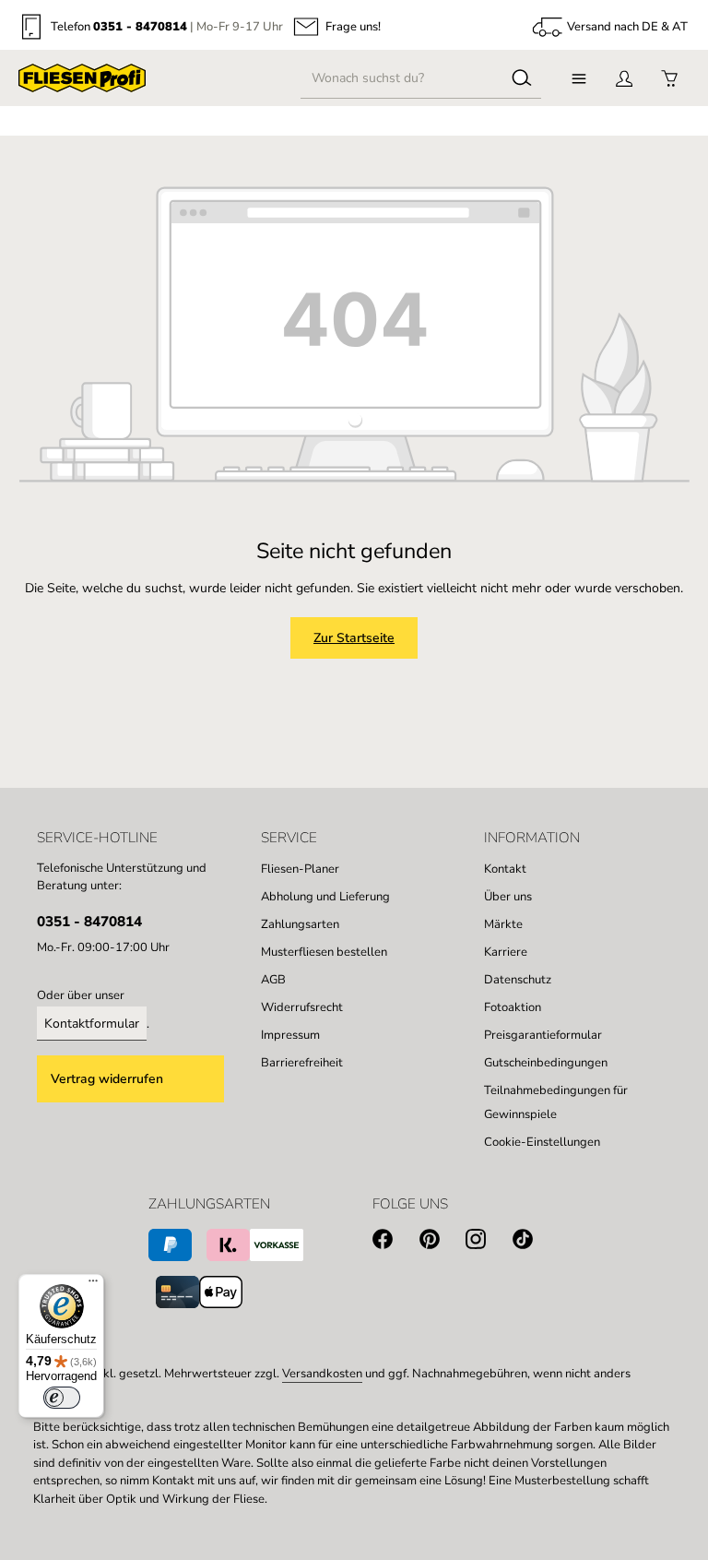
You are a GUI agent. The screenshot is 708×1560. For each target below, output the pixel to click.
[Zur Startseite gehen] (82, 78)
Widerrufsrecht (302, 1007)
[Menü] (578, 78)
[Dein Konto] (623, 78)
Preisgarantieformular (543, 1035)
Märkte (503, 924)
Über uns (508, 896)
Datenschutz (517, 979)
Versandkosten (322, 1373)
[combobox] (402, 78)
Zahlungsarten (300, 924)
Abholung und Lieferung (325, 896)
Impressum (290, 1035)
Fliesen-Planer (300, 869)
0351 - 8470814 (140, 26)
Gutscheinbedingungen (546, 1062)
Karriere (505, 952)
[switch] (61, 1398)
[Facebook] (395, 1242)
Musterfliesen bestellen (324, 952)
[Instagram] (489, 1242)
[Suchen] (521, 78)
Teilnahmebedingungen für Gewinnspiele (556, 1102)
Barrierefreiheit (302, 1062)
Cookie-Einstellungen (542, 1142)
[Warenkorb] (669, 78)
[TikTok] (536, 1242)
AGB (273, 979)
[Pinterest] (442, 1242)
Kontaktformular (91, 1023)
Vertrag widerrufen (107, 1079)
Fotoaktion (512, 1007)
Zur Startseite (354, 638)
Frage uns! (353, 27)
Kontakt (505, 869)
